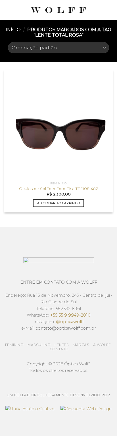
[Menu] (7, 10)
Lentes (62, 345)
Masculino (39, 345)
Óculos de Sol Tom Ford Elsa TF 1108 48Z (58, 188)
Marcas (81, 345)
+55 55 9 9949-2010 (70, 315)
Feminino (14, 345)
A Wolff (101, 345)
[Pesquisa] (110, 10)
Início (13, 29)
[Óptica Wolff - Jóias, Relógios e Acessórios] (58, 10)
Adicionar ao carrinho (58, 203)
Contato (59, 349)
